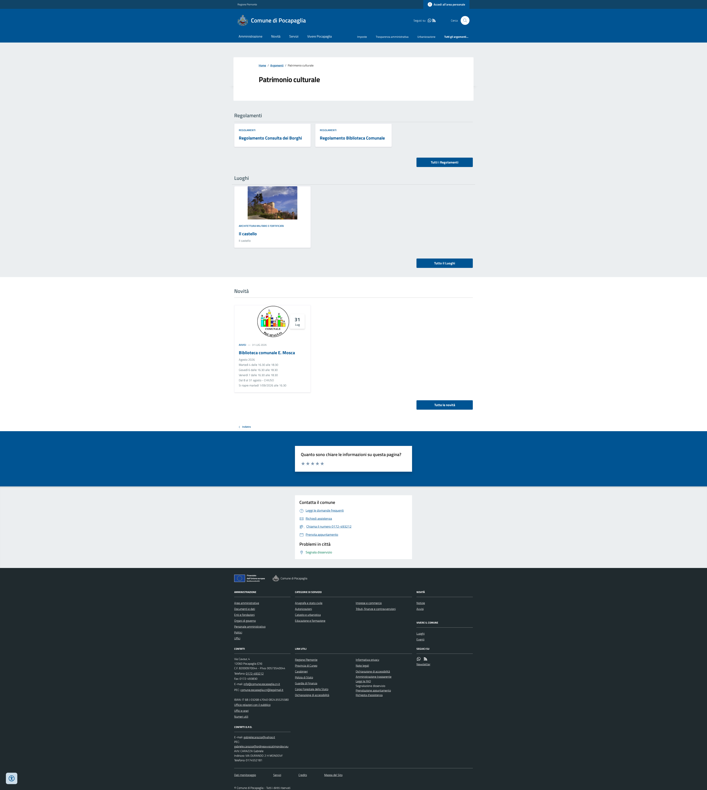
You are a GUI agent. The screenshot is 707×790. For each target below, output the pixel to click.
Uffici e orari (241, 710)
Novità (275, 36)
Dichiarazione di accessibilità (312, 695)
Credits (302, 775)
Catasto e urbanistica (308, 615)
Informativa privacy (367, 659)
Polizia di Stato (304, 677)
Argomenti (277, 65)
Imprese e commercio (369, 603)
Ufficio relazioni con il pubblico (252, 705)
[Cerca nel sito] (463, 20)
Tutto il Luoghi (444, 263)
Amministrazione (250, 36)
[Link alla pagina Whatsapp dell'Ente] (418, 659)
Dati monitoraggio (245, 775)
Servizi (293, 36)
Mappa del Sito (333, 775)
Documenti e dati (244, 609)
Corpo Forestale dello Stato (311, 689)
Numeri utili (241, 716)
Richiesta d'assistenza (369, 695)
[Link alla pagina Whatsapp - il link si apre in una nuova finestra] (429, 20)
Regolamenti (247, 130)
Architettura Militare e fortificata (261, 226)
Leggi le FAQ (363, 681)
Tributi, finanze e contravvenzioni (376, 609)
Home (262, 65)
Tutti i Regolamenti (444, 162)
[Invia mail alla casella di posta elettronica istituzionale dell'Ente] (262, 684)
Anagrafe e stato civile (308, 603)
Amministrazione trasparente (373, 676)
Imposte (362, 37)
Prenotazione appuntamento (373, 690)
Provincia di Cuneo (306, 665)
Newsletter (423, 664)
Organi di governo (245, 620)
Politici (238, 632)
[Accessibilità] (12, 778)
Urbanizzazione (426, 37)
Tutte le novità (444, 404)
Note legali (362, 665)
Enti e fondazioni (244, 615)
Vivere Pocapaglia (319, 36)
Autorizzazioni (303, 609)
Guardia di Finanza (306, 683)
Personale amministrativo (249, 626)
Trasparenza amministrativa (392, 37)
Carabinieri (301, 671)
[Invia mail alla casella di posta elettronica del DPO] (259, 737)
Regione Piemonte (247, 4)
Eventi (420, 639)
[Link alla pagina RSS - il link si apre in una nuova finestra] (434, 20)
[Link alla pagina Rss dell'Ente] (425, 659)
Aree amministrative (246, 603)
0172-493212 (255, 673)
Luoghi (420, 633)
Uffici (237, 638)
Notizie (420, 603)
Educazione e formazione (310, 620)
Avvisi (242, 345)
